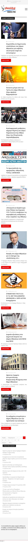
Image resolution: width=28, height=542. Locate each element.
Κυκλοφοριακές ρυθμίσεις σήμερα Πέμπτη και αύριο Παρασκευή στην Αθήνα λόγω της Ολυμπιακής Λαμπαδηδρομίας (15, 132)
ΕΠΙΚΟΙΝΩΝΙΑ (14, 2)
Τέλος (10, 442)
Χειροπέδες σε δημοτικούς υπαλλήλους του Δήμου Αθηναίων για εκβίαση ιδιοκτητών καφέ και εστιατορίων (16, 48)
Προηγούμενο (11, 437)
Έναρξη (4, 437)
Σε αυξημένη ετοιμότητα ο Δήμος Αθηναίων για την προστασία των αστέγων (16, 418)
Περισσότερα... (6, 60)
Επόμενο (4, 442)
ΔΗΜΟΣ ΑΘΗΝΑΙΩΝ (8, 24)
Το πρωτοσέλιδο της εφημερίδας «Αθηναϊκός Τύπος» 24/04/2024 (15, 170)
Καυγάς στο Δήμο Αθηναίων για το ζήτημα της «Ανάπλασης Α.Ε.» (16, 256)
